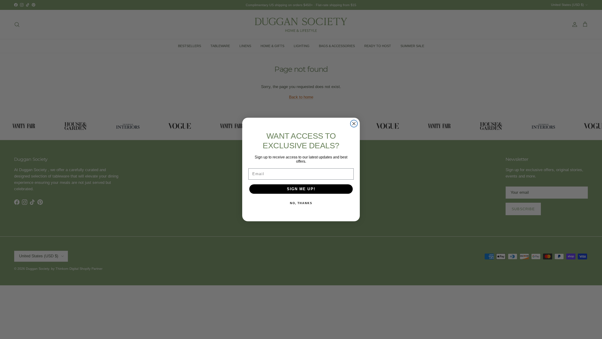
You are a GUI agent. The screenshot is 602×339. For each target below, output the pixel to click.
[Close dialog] (353, 123)
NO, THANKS (301, 203)
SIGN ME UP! (301, 189)
